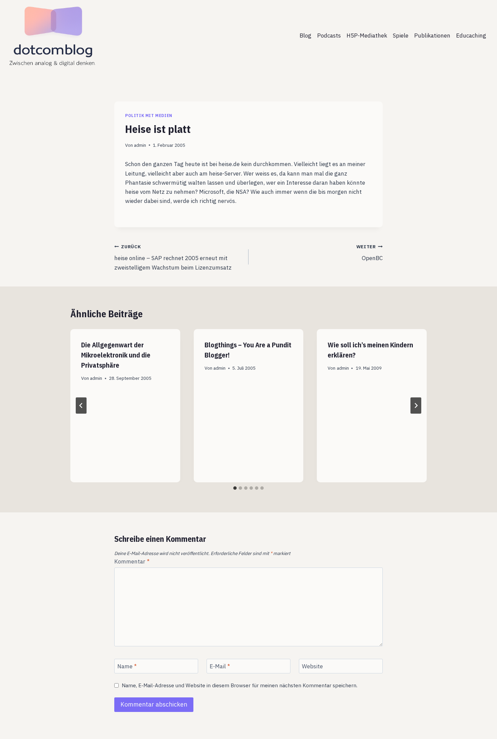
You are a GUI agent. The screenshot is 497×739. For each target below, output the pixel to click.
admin (140, 145)
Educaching (471, 35)
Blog (305, 35)
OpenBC (369, 253)
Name (127, 666)
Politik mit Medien (148, 115)
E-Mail (220, 666)
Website (312, 666)
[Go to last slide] (81, 405)
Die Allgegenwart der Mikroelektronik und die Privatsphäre (115, 355)
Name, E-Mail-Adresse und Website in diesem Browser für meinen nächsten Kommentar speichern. (239, 685)
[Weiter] (415, 405)
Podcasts (329, 35)
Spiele (400, 35)
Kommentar (131, 561)
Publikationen (432, 35)
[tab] (235, 488)
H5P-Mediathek (367, 35)
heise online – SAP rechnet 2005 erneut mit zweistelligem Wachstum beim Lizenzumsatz (173, 257)
